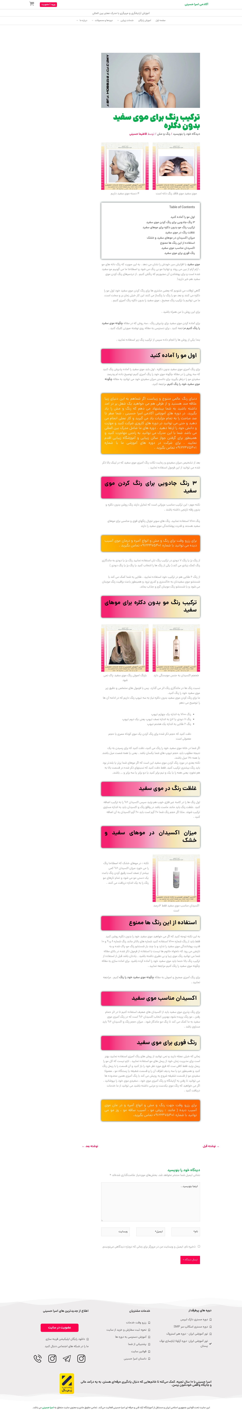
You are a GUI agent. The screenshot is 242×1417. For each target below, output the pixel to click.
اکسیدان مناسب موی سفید (178, 248)
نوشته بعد (90, 1146)
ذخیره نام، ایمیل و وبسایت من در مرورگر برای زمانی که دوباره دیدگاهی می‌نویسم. (148, 1247)
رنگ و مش (163, 134)
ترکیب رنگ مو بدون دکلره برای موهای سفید (169, 227)
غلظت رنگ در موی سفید (180, 232)
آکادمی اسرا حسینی (196, 4)
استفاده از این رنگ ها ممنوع (177, 243)
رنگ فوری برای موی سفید (179, 253)
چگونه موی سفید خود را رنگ (136, 977)
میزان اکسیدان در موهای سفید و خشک (171, 238)
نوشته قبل (211, 1146)
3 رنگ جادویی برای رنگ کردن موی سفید (170, 222)
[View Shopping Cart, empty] (29, 4)
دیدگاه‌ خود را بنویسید (186, 134)
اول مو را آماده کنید (183, 217)
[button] (48, 4)
